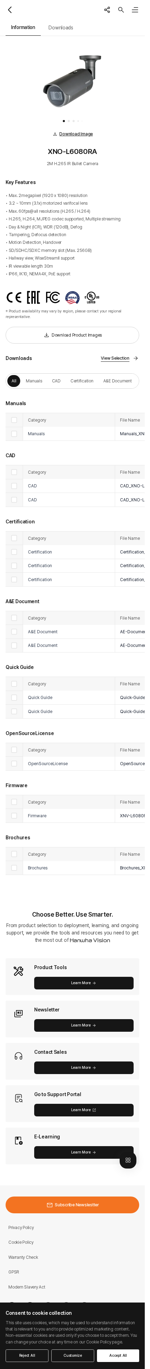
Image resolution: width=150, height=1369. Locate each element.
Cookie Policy (20, 1242)
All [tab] (14, 380)
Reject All (27, 1355)
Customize (72, 1355)
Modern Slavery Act (26, 1287)
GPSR (13, 1272)
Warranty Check (23, 1257)
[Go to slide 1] (64, 121)
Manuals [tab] (34, 380)
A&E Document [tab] (117, 380)
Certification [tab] (81, 380)
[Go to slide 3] (74, 121)
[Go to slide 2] (69, 121)
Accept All (118, 1355)
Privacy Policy (21, 1227)
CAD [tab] (56, 380)
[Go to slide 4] (78, 121)
